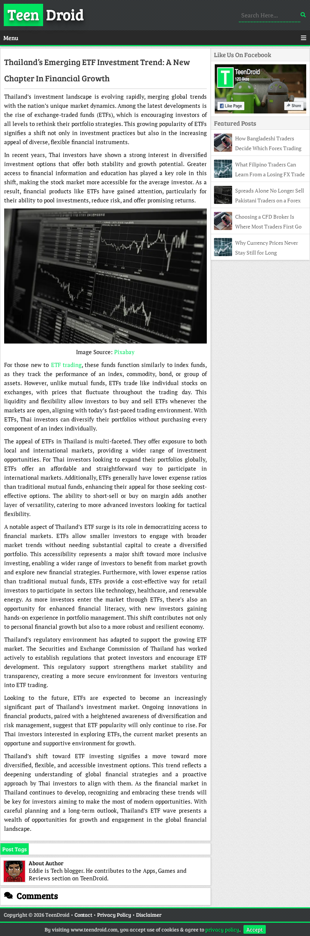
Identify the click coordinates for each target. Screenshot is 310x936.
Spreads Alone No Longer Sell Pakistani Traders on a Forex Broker (259, 200)
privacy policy (222, 929)
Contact (83, 914)
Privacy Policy (114, 914)
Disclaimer (148, 914)
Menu (10, 38)
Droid (46, 14)
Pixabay (124, 352)
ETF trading (66, 364)
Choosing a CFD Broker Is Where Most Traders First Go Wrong (258, 226)
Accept (254, 929)
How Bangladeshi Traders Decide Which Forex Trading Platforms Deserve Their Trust (257, 148)
